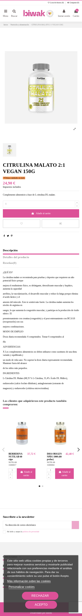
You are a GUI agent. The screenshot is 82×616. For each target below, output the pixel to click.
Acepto (41, 604)
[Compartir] (4, 236)
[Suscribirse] (75, 525)
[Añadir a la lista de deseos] (21, 223)
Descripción (10, 250)
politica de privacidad (31, 532)
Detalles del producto (16, 257)
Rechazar (40, 595)
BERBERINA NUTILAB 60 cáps (15, 456)
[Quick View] (32, 433)
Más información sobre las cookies (29, 581)
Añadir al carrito (43, 213)
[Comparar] (32, 427)
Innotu (49, 612)
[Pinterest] (12, 236)
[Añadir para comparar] (60, 223)
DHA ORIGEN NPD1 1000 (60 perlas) (54, 456)
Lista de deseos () (57, 3)
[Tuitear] (8, 236)
